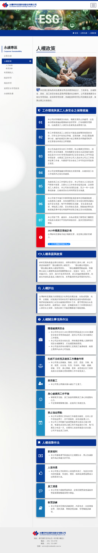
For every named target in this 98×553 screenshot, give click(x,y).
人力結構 (9, 65)
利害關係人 (9, 73)
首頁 (76, 33)
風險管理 (8, 83)
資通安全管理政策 (11, 88)
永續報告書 (9, 94)
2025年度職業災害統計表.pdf (60, 244)
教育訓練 (9, 68)
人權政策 (8, 61)
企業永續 (83, 33)
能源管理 (8, 78)
